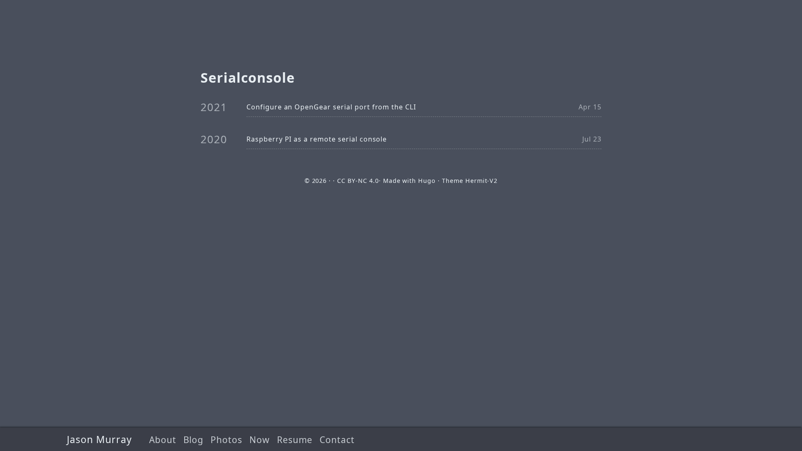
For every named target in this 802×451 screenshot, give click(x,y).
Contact (337, 439)
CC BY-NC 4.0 (358, 181)
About (162, 439)
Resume (295, 439)
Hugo (427, 181)
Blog (193, 439)
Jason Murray (99, 439)
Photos (226, 439)
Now (259, 439)
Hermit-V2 (481, 181)
